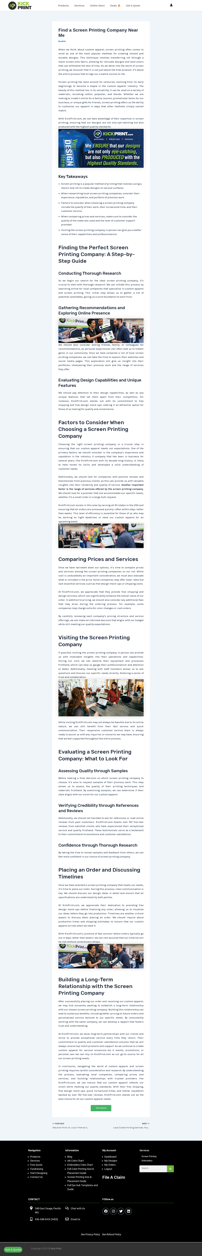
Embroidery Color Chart (80, 1164)
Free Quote (36, 1164)
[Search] (170, 1168)
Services (79, 5)
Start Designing (38, 1173)
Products (63, 5)
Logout (108, 1168)
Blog (69, 1156)
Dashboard (110, 1156)
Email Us (75, 1219)
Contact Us (36, 1177)
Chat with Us (78, 1208)
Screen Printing (149, 1156)
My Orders (110, 1164)
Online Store (97, 5)
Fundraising (36, 1168)
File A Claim (113, 1177)
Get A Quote (133, 5)
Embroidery (147, 1160)
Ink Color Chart (75, 1160)
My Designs (110, 1160)
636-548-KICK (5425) (46, 1219)
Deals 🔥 (115, 5)
